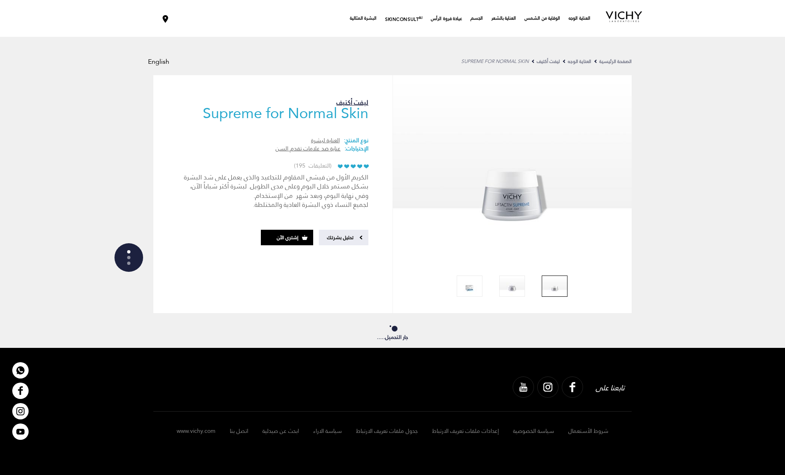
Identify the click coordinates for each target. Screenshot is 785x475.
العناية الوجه (579, 18)
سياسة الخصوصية (533, 431)
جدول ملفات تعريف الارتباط (387, 431)
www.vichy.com (196, 431)
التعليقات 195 (313, 165)
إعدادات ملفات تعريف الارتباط (465, 431)
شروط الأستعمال (588, 431)
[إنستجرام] (547, 387)
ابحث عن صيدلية (280, 431)
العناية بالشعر (503, 18)
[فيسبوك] (572, 387)
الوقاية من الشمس (542, 18)
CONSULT (403, 19)
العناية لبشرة (325, 140)
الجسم (477, 18)
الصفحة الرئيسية (615, 61)
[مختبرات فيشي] (623, 17)
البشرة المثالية (363, 18)
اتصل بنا (239, 431)
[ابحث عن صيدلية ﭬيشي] (165, 18)
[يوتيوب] (523, 387)
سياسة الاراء (327, 431)
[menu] (128, 257)
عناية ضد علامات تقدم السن (308, 148)
